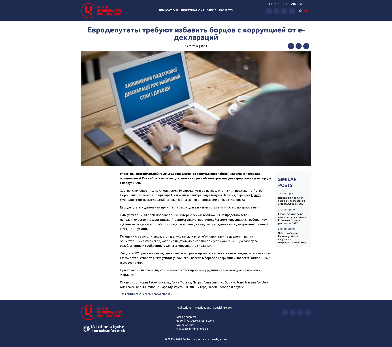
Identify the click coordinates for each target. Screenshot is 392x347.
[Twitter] (299, 46)
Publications (168, 10)
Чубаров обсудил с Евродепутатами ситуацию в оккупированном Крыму (292, 238)
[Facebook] (291, 46)
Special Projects (220, 10)
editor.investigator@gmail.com (195, 320)
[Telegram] (306, 46)
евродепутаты (163, 293)
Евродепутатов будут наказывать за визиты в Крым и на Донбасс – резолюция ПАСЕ (292, 219)
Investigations (192, 10)
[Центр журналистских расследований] (103, 10)
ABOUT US (281, 3)
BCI (269, 3)
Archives (297, 3)
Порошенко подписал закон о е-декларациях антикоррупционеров (291, 200)
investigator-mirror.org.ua (192, 328)
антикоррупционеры (140, 293)
